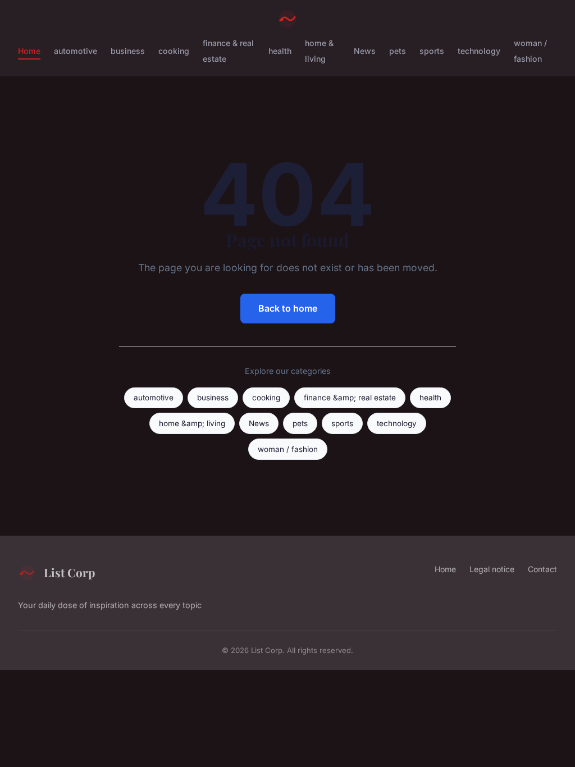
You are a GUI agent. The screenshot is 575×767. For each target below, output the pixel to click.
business (128, 51)
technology (479, 51)
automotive (75, 51)
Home (29, 51)
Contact (542, 569)
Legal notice (491, 569)
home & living (319, 50)
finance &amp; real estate (350, 397)
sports (431, 51)
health (279, 51)
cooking (173, 51)
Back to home (287, 308)
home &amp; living (192, 423)
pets (397, 51)
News (365, 51)
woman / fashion (530, 50)
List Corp (69, 572)
